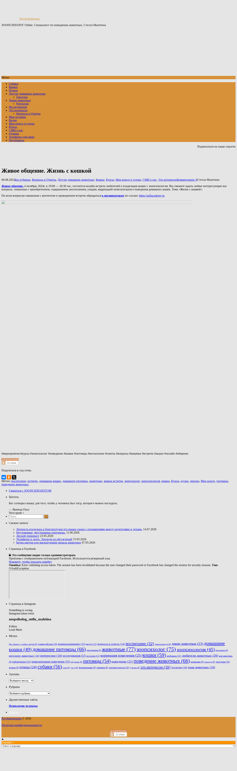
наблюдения (21, 661)
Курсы (13, 126)
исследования (74, 655)
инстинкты (222, 650)
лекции (194, 481)
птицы (28, 667)
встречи (33, 481)
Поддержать (16, 140)
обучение (76, 662)
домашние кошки (50, 481)
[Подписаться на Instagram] (219, 156)
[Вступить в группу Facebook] (233, 156)
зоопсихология (150, 481)
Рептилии (22, 103)
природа (209, 662)
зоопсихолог (132, 481)
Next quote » (16, 512)
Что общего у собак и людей (23, 644)
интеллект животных (24, 655)
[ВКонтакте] (3, 477)
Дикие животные (20, 100)
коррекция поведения (121, 655)
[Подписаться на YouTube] (193, 156)
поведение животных (15, 484)
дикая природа (163, 644)
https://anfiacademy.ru (152, 195)
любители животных (200, 655)
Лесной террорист (27, 535)
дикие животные (187, 644)
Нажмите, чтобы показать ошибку (30, 561)
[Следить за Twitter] (226, 156)
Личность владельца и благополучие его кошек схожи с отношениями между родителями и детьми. (79, 529)
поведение (122, 661)
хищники (102, 668)
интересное (51, 655)
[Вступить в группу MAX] (179, 156)
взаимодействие (47, 644)
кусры (184, 481)
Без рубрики (22, 179)
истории (93, 656)
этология (179, 667)
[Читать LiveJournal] (199, 156)
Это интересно (18, 110)
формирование (87, 668)
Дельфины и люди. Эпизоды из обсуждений (44, 539)
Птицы (13, 90)
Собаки (13, 83)
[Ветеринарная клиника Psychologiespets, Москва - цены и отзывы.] (10, 464)
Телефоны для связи (21, 136)
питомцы (222, 481)
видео (91, 644)
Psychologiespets (29, 18)
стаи (66, 668)
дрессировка (93, 650)
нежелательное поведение (50, 661)
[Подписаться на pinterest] (213, 156)
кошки (165, 481)
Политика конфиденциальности (21, 725)
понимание (197, 662)
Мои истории (17, 117)
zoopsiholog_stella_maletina (30, 619)
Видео (13, 120)
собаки (50, 666)
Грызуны (22, 97)
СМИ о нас (16, 130)
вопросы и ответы (111, 643)
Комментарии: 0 (187, 179)
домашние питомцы (75, 481)
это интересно (156, 667)
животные (95, 481)
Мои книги (208, 481)
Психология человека (23, 705)
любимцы (174, 656)
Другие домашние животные (27, 93)
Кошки (13, 87)
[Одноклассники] (9, 477)
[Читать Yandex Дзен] (206, 156)
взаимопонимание (71, 643)
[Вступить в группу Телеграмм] (173, 156)
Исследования (18, 107)
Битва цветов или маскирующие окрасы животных (48, 542)
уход (74, 668)
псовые (14, 668)
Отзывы (14, 133)
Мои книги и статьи (21, 123)
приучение (223, 662)
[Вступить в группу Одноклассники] (186, 156)
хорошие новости (119, 667)
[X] (14, 477)
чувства (135, 668)
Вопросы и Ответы (28, 113)
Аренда (13, 712)
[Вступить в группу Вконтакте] (166, 156)
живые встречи (113, 481)
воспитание (18, 481)
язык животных (201, 667)
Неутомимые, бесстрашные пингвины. (41, 532)
